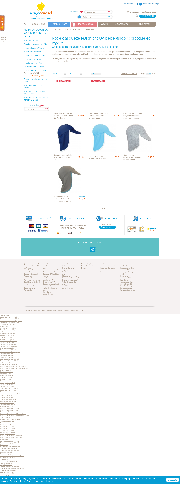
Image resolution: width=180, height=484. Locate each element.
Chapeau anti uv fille (6, 397)
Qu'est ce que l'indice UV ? (9, 470)
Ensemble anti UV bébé (34, 48)
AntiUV (2, 23)
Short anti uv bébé (32, 59)
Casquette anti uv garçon (8, 404)
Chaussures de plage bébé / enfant (11, 443)
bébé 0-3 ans (47, 264)
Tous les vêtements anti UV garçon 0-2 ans (14, 368)
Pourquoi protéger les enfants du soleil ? (13, 468)
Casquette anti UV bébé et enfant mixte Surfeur (98, 157)
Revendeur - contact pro (32, 280)
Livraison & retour (77, 218)
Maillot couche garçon (7, 335)
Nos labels (145, 218)
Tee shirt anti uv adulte (108, 266)
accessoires (124, 264)
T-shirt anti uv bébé (32, 52)
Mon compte (128, 4)
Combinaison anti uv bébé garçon (11, 321)
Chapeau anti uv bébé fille (8, 350)
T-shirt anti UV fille (6, 373)
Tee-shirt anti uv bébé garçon (9, 330)
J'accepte (172, 480)
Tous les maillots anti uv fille (9, 410)
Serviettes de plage (126, 286)
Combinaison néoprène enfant (10, 393)
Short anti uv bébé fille (7, 339)
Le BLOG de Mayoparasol (8, 461)
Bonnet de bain (48, 286)
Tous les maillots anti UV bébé (10, 361)
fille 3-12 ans (66, 286)
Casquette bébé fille (32, 73)
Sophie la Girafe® (87, 266)
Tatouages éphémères (127, 290)
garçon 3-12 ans (67, 288)
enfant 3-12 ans (68, 264)
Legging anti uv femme (7, 432)
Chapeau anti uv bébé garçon (10, 352)
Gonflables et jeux (126, 288)
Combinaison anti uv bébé (36, 44)
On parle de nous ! (6, 465)
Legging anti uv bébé (33, 63)
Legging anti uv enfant (7, 383)
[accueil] (24, 26)
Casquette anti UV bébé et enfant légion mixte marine (63, 157)
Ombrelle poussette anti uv (8, 448)
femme (102, 270)
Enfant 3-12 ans (59, 24)
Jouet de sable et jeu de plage (10, 446)
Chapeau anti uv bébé (34, 67)
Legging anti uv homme (7, 434)
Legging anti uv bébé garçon (9, 346)
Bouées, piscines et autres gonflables (12, 456)
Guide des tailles (29, 288)
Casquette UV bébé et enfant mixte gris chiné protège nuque (132, 157)
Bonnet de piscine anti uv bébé (10, 359)
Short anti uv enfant (68, 268)
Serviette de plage (6, 454)
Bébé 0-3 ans (38, 24)
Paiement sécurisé (42, 218)
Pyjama (83, 268)
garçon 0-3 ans (48, 294)
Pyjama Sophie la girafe (7, 421)
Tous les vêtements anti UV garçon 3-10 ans (14, 415)
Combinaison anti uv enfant (9, 388)
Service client (111, 218)
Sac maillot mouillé (126, 284)
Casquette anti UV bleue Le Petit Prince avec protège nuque (98, 116)
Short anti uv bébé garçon (8, 341)
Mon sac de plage (151, 4)
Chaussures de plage (127, 268)
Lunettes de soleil (125, 266)
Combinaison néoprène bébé (9, 322)
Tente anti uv (4, 445)
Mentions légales (29, 286)
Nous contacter (107, 227)
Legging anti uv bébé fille (8, 344)
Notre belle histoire (6, 463)
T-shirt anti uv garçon (7, 375)
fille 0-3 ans (47, 292)
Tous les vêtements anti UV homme (11, 437)
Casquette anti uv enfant (70, 278)
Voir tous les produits (129, 74)
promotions (143, 264)
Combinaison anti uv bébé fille (10, 319)
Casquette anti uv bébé (35, 71)
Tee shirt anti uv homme (7, 428)
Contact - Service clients (32, 274)
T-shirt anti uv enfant (69, 266)
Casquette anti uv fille (7, 403)
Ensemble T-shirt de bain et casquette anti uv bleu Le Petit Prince (63, 116)
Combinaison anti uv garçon (9, 392)
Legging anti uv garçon (7, 386)
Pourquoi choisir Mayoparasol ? (10, 466)
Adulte (104, 24)
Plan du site (28, 290)
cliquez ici (49, 481)
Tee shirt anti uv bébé (50, 272)
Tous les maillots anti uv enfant (10, 408)
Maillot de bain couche (34, 56)
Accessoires (121, 24)
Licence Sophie (85, 24)
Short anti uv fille (5, 379)
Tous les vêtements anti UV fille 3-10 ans (13, 414)
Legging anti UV (48, 280)
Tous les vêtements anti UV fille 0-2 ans (13, 366)
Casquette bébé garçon (7, 357)
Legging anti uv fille (6, 384)
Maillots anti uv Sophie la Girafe (10, 419)
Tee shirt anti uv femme (7, 426)
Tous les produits (31, 41)
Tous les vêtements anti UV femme (11, 435)
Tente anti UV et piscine (128, 270)
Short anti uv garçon (6, 381)
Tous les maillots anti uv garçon (10, 412)
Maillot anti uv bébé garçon (9, 364)
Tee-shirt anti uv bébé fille (8, 328)
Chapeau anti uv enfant (70, 276)
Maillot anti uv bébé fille (7, 362)
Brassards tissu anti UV (70, 280)
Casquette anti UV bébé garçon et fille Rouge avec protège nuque (132, 116)
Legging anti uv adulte (107, 268)
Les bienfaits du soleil (7, 474)
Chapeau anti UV (49, 282)
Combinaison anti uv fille (8, 390)
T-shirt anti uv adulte (6, 424)
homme (102, 272)
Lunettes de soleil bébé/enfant (10, 441)
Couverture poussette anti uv (9, 450)
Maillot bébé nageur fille (7, 333)
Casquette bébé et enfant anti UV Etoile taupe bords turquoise (62, 199)
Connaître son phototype (8, 472)
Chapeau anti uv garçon (8, 399)
